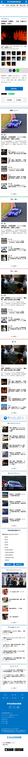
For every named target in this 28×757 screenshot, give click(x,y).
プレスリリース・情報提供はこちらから (10, 715)
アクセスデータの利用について (8, 717)
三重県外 (6, 560)
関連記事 (6, 47)
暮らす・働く (22, 5)
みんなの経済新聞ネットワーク (14, 737)
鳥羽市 (6, 539)
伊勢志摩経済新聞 (13, 2)
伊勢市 (6, 537)
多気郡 (6, 544)
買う (18, 5)
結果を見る (19, 564)
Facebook (10, 707)
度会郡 (6, 547)
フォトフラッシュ (5, 18)
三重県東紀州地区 (9, 557)
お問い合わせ (5, 719)
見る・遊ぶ (13, 5)
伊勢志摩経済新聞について (7, 713)
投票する (9, 564)
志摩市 (6, 542)
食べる (7, 5)
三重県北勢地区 (8, 550)
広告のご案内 (5, 721)
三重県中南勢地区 (9, 552)
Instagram (18, 707)
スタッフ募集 (5, 723)
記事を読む (14, 88)
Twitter (14, 707)
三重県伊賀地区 (8, 555)
